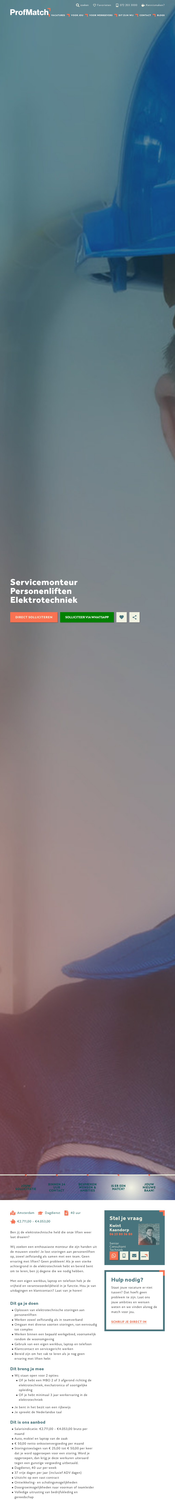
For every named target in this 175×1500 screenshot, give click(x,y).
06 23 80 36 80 (121, 1234)
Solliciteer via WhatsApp (87, 617)
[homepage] (30, 11)
